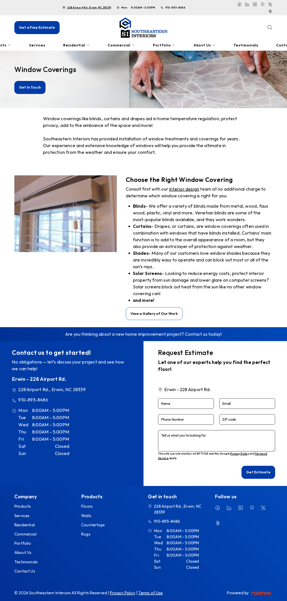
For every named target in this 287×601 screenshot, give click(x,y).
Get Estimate (258, 472)
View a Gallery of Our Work (154, 313)
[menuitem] (37, 45)
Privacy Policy (239, 453)
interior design (184, 189)
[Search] (270, 28)
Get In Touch (30, 87)
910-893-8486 (175, 7)
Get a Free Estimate (37, 27)
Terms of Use (150, 592)
